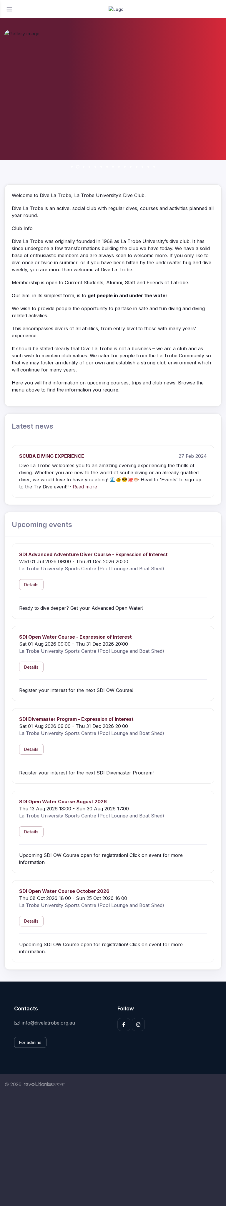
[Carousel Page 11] (130, 166)
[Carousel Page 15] (154, 166)
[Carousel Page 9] (119, 166)
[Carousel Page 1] (72, 166)
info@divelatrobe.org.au (48, 1023)
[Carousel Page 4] (89, 166)
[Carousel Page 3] (83, 166)
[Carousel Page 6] (101, 166)
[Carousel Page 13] (142, 166)
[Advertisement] (113, 1150)
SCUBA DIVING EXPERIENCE (51, 456)
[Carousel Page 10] (125, 166)
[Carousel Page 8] (113, 166)
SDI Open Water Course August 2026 (63, 801)
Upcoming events (42, 524)
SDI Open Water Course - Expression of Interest (75, 637)
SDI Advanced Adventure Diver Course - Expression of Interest (93, 554)
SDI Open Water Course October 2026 (64, 891)
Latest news (32, 426)
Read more (85, 487)
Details (31, 584)
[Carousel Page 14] (148, 166)
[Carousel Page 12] (136, 166)
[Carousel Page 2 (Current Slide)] (77, 166)
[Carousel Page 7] (107, 166)
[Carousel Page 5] (95, 166)
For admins (30, 1042)
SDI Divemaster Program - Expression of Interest (76, 719)
